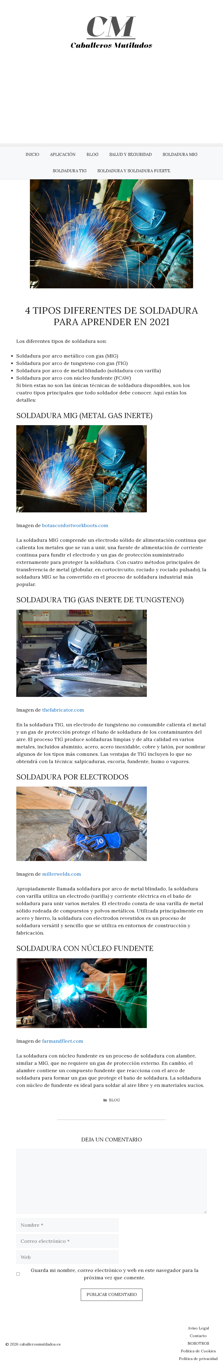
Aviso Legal (198, 1328)
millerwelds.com (61, 874)
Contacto (198, 1335)
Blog (92, 154)
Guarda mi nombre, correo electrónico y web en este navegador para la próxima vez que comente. (115, 1274)
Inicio (32, 154)
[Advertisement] (111, 105)
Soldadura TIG (69, 170)
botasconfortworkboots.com (75, 525)
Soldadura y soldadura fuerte (133, 170)
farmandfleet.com (62, 1041)
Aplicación (63, 154)
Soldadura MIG (180, 154)
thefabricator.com (63, 710)
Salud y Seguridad (130, 154)
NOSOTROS (198, 1343)
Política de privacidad (198, 1358)
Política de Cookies (198, 1351)
